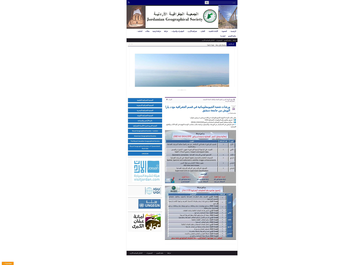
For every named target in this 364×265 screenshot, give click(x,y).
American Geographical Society (145, 136)
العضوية (224, 31)
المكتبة (140, 31)
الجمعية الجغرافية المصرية (145, 110)
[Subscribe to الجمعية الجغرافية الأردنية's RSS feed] (129, 2)
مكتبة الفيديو (232, 36)
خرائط (166, 31)
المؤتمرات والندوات (178, 31)
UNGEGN (145, 153)
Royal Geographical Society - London (145, 131)
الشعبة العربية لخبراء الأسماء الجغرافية (145, 126)
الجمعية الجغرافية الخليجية (145, 100)
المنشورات (219, 40)
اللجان (203, 31)
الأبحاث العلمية (213, 31)
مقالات (147, 31)
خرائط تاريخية (157, 31)
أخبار (229, 113)
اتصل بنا (222, 36)
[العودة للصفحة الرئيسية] (182, 17)
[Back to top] (4, 260)
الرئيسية (233, 31)
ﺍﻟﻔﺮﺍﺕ (170, 99)
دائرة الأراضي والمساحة (145, 120)
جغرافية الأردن (192, 31)
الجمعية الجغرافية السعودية (145, 105)
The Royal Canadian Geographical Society (145, 141)
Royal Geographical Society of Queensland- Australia (145, 147)
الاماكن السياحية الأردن (208, 40)
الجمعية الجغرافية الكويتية (145, 115)
